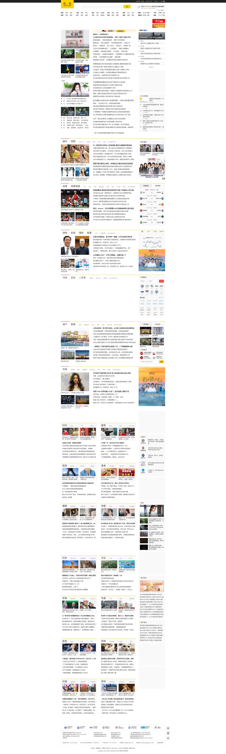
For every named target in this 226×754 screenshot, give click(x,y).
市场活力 (118, 45)
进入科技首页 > (116, 369)
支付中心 (93, 748)
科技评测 (92, 369)
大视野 (160, 12)
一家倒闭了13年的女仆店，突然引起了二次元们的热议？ (80, 704)
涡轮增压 (155, 303)
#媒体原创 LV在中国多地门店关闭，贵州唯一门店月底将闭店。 (121, 630)
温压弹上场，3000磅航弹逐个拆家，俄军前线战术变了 (79, 624)
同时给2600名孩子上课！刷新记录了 (77, 101)
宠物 (103, 641)
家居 (86, 15)
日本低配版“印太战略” (106, 57)
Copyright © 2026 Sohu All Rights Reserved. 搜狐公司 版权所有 (113, 751)
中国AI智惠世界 (107, 40)
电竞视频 (111, 682)
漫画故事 (72, 682)
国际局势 (72, 598)
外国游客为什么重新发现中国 (125, 54)
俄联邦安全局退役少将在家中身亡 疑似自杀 (106, 96)
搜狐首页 (67, 4)
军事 (66, 12)
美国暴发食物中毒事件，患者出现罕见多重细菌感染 (78, 526)
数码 (108, 369)
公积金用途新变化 (116, 43)
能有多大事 (76, 118)
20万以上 (161, 300)
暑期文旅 (96, 43)
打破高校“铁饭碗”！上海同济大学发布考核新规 (115, 448)
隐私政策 (126, 748)
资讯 (92, 325)
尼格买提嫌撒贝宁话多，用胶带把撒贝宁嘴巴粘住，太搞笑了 (156, 520)
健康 (117, 15)
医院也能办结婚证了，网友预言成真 (112, 537)
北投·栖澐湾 (155, 335)
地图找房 (86, 325)
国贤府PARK (143, 346)
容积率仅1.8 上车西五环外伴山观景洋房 (151, 637)
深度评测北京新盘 (160, 358)
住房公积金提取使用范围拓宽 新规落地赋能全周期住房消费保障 (113, 334)
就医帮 (92, 506)
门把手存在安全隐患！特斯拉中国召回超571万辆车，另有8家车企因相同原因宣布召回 (128, 618)
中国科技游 (96, 54)
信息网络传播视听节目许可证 (137, 736)
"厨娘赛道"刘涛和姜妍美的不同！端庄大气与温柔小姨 (79, 457)
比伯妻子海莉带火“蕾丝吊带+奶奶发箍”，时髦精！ (78, 448)
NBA (86, 12)
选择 (68, 127)
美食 (103, 465)
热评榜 (144, 15)
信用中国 (65, 738)
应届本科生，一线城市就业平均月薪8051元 (114, 454)
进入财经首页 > (112, 233)
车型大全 (98, 278)
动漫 (128, 15)
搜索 (161, 361)
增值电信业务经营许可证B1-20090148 (72, 732)
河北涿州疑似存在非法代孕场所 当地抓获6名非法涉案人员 (111, 78)
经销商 (105, 278)
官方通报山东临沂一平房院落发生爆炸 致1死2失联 (117, 624)
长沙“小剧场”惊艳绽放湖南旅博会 (72, 489)
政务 (163, 15)
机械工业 (127, 43)
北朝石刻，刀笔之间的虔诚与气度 (72, 581)
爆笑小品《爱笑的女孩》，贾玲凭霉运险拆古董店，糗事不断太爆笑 (156, 547)
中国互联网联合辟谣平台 (117, 738)
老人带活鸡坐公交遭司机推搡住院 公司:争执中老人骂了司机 (112, 114)
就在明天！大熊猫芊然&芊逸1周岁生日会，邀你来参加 (118, 670)
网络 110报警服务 (107, 727)
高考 (110, 426)
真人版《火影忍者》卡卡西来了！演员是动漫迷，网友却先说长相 (82, 710)
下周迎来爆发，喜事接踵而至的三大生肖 (75, 673)
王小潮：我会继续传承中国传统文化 (76, 98)
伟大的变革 (158, 26)
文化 (128, 12)
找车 (161, 281)
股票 (89, 233)
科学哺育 (121, 506)
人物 (82, 426)
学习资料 (131, 426)
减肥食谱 (131, 466)
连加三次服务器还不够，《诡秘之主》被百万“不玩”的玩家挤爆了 (121, 702)
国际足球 (101, 186)
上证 (142, 231)
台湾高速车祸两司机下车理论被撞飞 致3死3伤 (107, 121)
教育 (113, 15)
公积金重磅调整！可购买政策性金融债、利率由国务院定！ (111, 331)
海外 (103, 325)
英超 (82, 12)
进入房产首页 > (118, 325)
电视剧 (102, 12)
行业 (96, 233)
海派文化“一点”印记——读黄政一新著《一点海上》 (117, 589)
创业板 (155, 231)
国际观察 (117, 57)
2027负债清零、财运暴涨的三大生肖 (73, 670)
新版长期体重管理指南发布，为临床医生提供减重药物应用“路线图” (83, 529)
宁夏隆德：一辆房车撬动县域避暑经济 (74, 486)
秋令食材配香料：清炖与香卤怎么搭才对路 (114, 491)
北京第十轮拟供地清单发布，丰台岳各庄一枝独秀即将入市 (111, 355)
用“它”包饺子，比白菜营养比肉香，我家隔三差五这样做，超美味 (121, 494)
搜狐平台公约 (132, 748)
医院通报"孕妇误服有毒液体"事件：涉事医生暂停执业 (118, 535)
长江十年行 (110, 45)
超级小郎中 (76, 120)
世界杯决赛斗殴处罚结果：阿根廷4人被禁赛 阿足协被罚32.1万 (112, 90)
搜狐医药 (72, 506)
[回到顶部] (168, 743)
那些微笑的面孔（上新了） (70, 587)
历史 (133, 12)
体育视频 (75, 186)
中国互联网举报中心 (69, 727)
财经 (65, 233)
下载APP (156, 1)
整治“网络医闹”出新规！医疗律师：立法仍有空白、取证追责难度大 (83, 537)
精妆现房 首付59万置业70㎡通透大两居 (151, 640)
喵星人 (121, 641)
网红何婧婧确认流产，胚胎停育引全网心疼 (114, 532)
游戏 (133, 15)
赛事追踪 (131, 682)
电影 (94, 142)
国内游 (72, 466)
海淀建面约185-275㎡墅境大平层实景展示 (151, 635)
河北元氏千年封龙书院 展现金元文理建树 (75, 589)
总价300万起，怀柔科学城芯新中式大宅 (151, 633)
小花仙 (86, 125)
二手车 (82, 277)
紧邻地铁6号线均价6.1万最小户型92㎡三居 (152, 597)
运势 (82, 641)
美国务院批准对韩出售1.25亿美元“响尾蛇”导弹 (107, 85)
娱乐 (65, 141)
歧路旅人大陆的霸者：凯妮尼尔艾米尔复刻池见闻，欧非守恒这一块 (122, 704)
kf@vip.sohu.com (129, 742)
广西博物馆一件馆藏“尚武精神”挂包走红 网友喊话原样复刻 (111, 112)
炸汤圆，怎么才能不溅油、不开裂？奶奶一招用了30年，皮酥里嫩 (121, 486)
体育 (65, 186)
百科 (97, 325)
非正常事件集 (84, 120)
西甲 (112, 186)
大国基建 (96, 51)
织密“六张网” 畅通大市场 (123, 37)
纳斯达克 (162, 231)
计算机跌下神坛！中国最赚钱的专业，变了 (114, 446)
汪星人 (131, 641)
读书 (120, 558)
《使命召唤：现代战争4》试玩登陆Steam (114, 713)
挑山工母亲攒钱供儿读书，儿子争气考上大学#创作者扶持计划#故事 (156, 527)
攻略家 (92, 466)
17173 (160, 15)
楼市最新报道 (159, 354)
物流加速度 (96, 40)
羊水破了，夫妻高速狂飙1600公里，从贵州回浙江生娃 (118, 526)
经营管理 (102, 233)
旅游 (113, 12)
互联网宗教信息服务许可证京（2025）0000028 (141, 738)
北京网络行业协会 (95, 727)
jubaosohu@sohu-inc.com (147, 742)
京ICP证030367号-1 (116, 732)
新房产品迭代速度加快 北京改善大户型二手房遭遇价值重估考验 (113, 358)
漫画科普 (83, 682)
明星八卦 (81, 142)
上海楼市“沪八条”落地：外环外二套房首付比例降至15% (110, 337)
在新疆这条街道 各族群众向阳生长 (117, 60)
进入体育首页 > (132, 186)
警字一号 (83, 118)
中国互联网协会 (121, 727)
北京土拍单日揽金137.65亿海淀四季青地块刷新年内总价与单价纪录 (114, 342)
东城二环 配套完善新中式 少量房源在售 (151, 607)
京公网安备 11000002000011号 (72, 736)
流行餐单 (111, 466)
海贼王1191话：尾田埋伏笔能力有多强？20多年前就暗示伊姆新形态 (83, 702)
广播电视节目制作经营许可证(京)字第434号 (140, 734)
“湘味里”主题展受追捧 (108, 497)
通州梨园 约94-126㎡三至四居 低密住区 (151, 628)
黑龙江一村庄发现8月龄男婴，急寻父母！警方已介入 (117, 529)
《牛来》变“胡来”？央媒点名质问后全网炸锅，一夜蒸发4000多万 (82, 707)
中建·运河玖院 (155, 346)
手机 (98, 369)
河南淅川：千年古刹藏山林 (109, 584)
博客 (148, 12)
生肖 (92, 641)
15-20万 (155, 300)
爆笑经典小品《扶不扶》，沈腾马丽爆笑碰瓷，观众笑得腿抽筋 (156, 540)
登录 (164, 1)
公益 (163, 12)
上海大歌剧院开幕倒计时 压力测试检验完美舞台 (116, 587)
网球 (124, 186)
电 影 (63, 122)
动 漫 (63, 125)
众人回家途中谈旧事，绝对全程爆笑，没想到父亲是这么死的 (156, 534)
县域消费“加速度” (106, 51)
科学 (103, 369)
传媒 (120, 598)
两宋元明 (93, 558)
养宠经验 (111, 641)
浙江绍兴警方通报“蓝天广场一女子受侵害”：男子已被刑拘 (111, 124)
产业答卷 (116, 51)
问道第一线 (126, 45)
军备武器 (83, 598)
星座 (64, 641)
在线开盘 (109, 325)
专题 (71, 12)
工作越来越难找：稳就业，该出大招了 (113, 457)
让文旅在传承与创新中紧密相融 (103, 37)
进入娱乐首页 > (112, 142)
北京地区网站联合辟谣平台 (100, 736)
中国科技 (102, 45)
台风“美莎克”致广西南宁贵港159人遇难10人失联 (108, 67)
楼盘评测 (158, 356)
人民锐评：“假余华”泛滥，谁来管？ (112, 621)
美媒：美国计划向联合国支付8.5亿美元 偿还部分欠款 (110, 93)
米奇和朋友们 (80, 125)
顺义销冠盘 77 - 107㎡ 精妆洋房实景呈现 (151, 604)
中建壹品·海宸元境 (144, 335)
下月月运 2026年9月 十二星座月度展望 (74, 661)
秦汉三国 (72, 558)
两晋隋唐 (83, 558)
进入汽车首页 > (113, 278)
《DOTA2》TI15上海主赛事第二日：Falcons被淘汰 (117, 710)
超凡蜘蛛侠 (84, 122)
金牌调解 (73, 127)
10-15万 (149, 300)
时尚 (64, 425)
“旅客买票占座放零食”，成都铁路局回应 (113, 627)
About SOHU (114, 748)
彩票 (148, 15)
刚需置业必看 (147, 354)
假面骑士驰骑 (71, 125)
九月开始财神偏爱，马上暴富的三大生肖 (75, 667)
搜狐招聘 (98, 748)
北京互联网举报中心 (82, 727)
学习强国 (158, 21)
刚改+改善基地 (147, 358)
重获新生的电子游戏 (107, 707)
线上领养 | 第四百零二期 (108, 673)
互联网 (73, 369)
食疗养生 (121, 466)
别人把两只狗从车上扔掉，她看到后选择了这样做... (117, 661)
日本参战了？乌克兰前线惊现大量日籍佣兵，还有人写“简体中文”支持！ (84, 618)
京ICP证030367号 (98, 732)
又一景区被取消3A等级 (69, 491)
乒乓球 (118, 186)
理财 (71, 15)
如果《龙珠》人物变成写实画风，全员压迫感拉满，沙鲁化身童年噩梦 (84, 713)
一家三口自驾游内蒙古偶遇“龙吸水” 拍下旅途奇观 (108, 133)
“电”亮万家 (124, 51)
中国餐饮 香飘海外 (108, 54)
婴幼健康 (131, 506)
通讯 (78, 369)
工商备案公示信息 (115, 736)
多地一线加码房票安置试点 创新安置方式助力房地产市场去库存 (113, 339)
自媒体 (91, 278)
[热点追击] (143, 30)
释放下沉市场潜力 (119, 40)
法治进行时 (80, 127)
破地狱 (69, 122)
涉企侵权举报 (160, 742)
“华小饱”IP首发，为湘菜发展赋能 (111, 489)
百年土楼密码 (105, 43)
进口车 (148, 303)
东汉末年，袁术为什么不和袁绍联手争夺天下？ (77, 578)
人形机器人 (113, 48)
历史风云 (93, 598)
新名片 (95, 45)
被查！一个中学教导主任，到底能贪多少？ (114, 451)
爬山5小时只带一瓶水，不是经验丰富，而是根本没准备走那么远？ (83, 494)
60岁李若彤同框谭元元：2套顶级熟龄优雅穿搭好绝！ (79, 451)
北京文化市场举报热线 (133, 727)
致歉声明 (131, 598)
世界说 (95, 57)
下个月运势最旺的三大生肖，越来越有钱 (75, 664)
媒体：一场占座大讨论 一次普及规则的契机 (106, 103)
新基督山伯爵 (76, 122)
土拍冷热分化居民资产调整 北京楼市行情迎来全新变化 (110, 349)
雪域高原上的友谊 (98, 60)
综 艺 (63, 127)
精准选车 (161, 303)
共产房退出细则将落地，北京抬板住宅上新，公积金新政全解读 (113, 352)
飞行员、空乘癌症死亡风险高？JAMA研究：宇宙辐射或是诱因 (81, 532)
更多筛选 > (161, 297)
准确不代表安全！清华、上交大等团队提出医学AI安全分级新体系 (82, 535)
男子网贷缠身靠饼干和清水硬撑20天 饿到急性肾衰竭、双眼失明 (113, 127)
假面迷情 (69, 120)
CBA (89, 186)
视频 (97, 12)
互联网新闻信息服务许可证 (100, 734)
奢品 (92, 426)
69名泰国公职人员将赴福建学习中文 (104, 88)
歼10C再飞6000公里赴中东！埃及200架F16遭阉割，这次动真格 (82, 627)
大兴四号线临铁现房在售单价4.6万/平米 (151, 594)
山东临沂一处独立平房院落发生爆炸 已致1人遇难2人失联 (111, 69)
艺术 (130, 558)
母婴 (117, 12)
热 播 (63, 118)
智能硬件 (84, 369)
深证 (149, 231)
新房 (82, 15)
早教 (110, 506)
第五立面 (69, 118)
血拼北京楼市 (147, 352)
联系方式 (108, 748)
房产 (65, 324)
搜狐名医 (83, 506)
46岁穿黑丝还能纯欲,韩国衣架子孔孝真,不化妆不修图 (79, 446)
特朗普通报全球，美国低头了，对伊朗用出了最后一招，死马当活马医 (84, 630)
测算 (71, 641)
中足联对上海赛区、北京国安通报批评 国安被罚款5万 (110, 72)
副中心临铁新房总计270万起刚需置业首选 (151, 612)
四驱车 (142, 303)
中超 (94, 186)
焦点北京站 (159, 352)
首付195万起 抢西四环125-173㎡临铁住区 (151, 609)
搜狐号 (143, 437)
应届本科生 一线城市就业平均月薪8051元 (106, 75)
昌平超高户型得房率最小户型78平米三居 (151, 602)
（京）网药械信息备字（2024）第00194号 (140, 732)
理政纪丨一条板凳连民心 (101, 34)
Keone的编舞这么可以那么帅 (75, 103)
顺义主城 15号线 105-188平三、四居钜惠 (151, 630)
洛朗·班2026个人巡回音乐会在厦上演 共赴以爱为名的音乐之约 (120, 581)
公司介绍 (120, 748)
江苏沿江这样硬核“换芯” (100, 48)
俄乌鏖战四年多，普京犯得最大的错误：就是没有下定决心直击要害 (83, 621)
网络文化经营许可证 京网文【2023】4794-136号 (74, 734)
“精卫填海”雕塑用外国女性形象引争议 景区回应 (108, 106)
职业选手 (121, 682)
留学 (120, 426)
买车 (97, 15)
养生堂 (86, 127)
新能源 (102, 15)
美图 (104, 142)
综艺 (99, 142)
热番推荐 (93, 682)
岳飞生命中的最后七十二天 (70, 584)
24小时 (144, 12)
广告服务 (103, 748)
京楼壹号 (146, 356)
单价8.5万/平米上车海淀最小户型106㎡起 (151, 599)
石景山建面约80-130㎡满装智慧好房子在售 (152, 614)
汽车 (65, 277)
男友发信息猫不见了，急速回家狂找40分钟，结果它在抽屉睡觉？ (121, 664)
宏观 (66, 15)
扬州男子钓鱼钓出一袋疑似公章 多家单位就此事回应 (109, 109)
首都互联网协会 (147, 727)
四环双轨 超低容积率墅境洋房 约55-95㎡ (151, 625)
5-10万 (142, 300)
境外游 (82, 466)
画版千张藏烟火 (124, 48)
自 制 (63, 120)
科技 (65, 369)
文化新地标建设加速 (107, 578)
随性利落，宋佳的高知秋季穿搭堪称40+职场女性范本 (79, 454)
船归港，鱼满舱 (67, 497)
